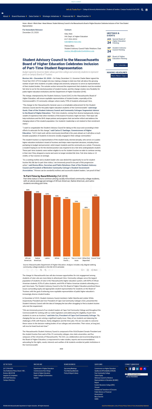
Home (24, 23)
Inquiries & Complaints (10, 375)
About (30, 23)
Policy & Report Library (71, 373)
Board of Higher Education (42, 373)
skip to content (76, 2)
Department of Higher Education (44, 368)
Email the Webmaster (108, 406)
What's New (37, 23)
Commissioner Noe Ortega (42, 371)
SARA (96, 399)
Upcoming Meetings (70, 368)
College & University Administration (94, 9)
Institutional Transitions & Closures (106, 390)
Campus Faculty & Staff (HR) (130, 9)
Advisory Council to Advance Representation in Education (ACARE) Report (106, 380)
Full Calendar (120, 65)
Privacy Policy (122, 406)
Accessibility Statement (142, 406)
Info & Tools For (73, 9)
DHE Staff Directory (9, 378)
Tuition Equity (99, 375)
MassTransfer (99, 397)
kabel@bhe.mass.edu (73, 42)
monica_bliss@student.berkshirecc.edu (79, 51)
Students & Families (113, 9)
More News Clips (118, 76)
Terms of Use (131, 406)
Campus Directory (9, 380)
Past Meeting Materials (71, 371)
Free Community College (102, 373)
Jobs (116, 406)
